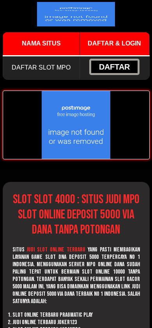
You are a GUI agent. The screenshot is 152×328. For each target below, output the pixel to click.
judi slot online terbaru (56, 249)
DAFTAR (114, 67)
